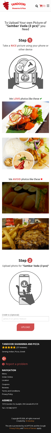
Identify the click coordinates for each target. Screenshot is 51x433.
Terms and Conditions (11, 391)
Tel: (9, 408)
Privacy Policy (7, 394)
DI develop (30, 421)
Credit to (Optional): (10, 314)
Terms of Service (30, 428)
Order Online (7, 377)
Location (5, 380)
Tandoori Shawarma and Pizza (20, 344)
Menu (4, 373)
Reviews (5, 387)
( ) (43, 6)
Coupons (6, 384)
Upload (25, 327)
